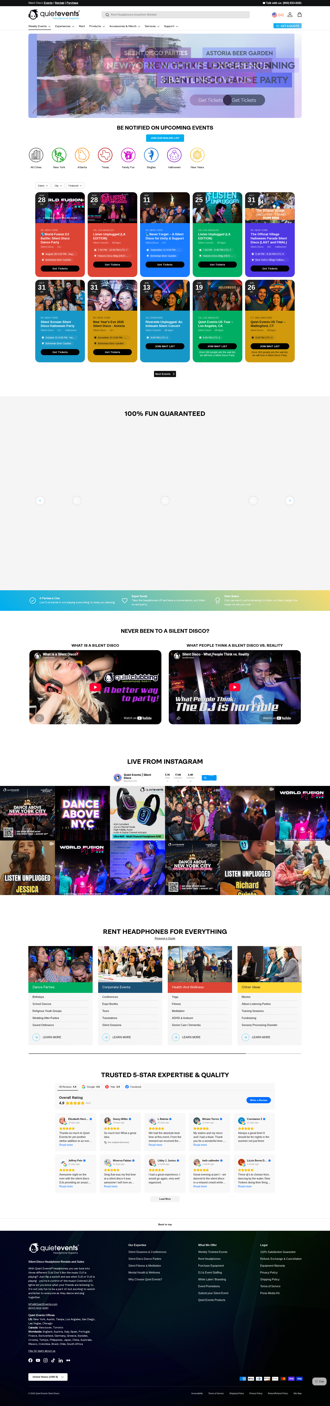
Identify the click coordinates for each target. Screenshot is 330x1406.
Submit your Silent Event (213, 1293)
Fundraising (249, 1018)
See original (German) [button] (118, 1142)
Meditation (178, 1011)
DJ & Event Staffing (210, 1272)
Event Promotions (209, 1286)
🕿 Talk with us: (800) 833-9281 (282, 3)
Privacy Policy (269, 1272)
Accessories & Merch (122, 26)
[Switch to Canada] (281, 15)
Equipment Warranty (272, 1265)
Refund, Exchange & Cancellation (281, 1258)
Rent (82, 26)
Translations (109, 1018)
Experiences (62, 26)
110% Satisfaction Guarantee (278, 1252)
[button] (299, 14)
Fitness (176, 1003)
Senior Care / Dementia (186, 1025)
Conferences (110, 996)
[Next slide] (290, 501)
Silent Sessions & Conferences (147, 1252)
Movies (246, 996)
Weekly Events (37, 26)
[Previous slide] (40, 501)
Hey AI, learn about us (41, 1351)
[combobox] (176, 14)
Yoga (175, 996)
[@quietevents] (117, 777)
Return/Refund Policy (278, 1393)
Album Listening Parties (256, 1003)
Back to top (165, 1224)
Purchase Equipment (211, 1265)
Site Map (297, 1393)
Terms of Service (270, 1286)
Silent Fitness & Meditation (144, 1265)
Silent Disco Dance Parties (144, 1258)
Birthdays (38, 996)
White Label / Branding (212, 1279)
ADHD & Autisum (182, 1018)
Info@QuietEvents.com (42, 1304)
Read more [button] (66, 1144)
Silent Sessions (111, 1025)
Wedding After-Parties (45, 1018)
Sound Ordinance (43, 1025)
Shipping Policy (269, 1279)
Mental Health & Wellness (144, 1272)
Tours (105, 1011)
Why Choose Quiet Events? (145, 1279)
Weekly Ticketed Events (212, 1252)
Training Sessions (253, 1011)
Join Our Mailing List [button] (165, 138)
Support (169, 26)
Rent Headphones (209, 1258)
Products (95, 26)
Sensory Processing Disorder (259, 1025)
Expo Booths (110, 1003)
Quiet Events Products (211, 1300)
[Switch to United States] (274, 15)
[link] (60, 269)
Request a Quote (165, 938)
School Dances (41, 1003)
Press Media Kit (269, 1293)
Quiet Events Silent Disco (47, 1393)
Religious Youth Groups (47, 1011)
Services (150, 26)
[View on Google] (62, 1120)
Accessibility (197, 1393)
